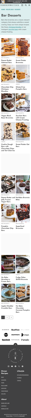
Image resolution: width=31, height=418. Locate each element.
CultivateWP (22, 416)
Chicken (3, 380)
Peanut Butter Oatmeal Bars (6, 61)
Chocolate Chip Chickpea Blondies (7, 89)
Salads (3, 393)
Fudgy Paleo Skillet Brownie (22, 278)
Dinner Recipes (4, 372)
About (3, 399)
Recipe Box (10, 9)
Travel (19, 380)
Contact (4, 405)
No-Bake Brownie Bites (23, 198)
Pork (2, 382)
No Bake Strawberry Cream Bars (5, 279)
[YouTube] (12, 366)
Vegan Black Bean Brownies (7, 116)
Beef (2, 377)
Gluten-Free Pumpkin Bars (21, 88)
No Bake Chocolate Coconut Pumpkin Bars (23, 309)
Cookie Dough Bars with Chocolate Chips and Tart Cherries (8, 147)
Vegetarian (4, 391)
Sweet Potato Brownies (21, 61)
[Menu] (29, 5)
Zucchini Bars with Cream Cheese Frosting (22, 117)
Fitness (19, 377)
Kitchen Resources (23, 375)
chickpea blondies (15, 27)
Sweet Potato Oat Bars (22, 145)
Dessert (18, 9)
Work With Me (5, 403)
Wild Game (4, 385)
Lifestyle (20, 371)
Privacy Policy (9, 416)
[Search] (26, 5)
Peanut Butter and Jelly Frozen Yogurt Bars (8, 199)
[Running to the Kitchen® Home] (10, 5)
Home (3, 9)
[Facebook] (15, 366)
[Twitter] (19, 366)
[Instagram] (8, 366)
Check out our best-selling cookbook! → (17, 1)
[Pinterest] (22, 366)
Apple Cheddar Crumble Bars (7, 307)
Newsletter (4, 408)
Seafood (3, 388)
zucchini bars (13, 29)
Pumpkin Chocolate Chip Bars (7, 228)
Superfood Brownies (20, 227)
